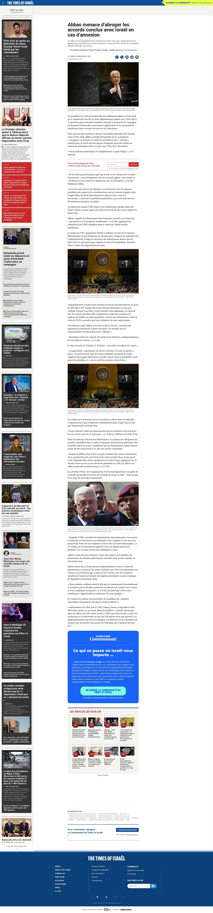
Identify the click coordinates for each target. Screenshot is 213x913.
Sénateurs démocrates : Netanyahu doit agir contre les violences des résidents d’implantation (14, 303)
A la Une (58, 891)
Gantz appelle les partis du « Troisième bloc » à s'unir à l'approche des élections (15, 169)
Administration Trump (106, 816)
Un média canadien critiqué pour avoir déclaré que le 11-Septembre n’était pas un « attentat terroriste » (16, 692)
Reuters (6, 516)
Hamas (71, 820)
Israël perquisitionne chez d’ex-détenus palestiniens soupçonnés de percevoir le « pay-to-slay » (127, 764)
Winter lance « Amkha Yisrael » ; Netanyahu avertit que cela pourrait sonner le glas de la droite (16, 584)
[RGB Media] (108, 909)
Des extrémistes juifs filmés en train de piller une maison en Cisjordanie (17, 285)
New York (123, 814)
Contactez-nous (97, 880)
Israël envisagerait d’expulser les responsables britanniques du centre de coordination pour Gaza (16, 78)
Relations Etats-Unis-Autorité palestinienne (83, 816)
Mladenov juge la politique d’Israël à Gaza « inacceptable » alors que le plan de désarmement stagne (16, 97)
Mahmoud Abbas (90, 814)
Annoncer (95, 877)
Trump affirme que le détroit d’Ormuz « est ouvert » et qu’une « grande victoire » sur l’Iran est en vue (79, 763)
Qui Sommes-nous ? (98, 873)
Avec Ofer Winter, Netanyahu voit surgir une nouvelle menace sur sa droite (110, 734)
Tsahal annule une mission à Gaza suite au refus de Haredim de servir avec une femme (79, 733)
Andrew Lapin (10, 640)
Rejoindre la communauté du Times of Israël (103, 691)
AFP (89, 56)
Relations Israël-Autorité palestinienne (101, 820)
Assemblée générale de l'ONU (108, 814)
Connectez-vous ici (132, 834)
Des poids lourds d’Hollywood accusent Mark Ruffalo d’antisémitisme (94, 733)
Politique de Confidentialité (100, 870)
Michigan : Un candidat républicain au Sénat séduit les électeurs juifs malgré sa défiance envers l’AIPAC (16, 656)
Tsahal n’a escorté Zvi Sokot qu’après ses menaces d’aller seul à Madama (17, 293)
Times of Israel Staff (78, 56)
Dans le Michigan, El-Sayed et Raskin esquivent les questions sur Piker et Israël (16, 630)
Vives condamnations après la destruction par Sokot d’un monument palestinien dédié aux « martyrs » (16, 313)
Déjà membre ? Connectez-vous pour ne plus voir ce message (103, 698)
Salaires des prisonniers (122, 818)
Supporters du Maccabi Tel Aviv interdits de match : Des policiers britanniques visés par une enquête (16, 510)
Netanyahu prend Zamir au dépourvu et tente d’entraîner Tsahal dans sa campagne (16, 259)
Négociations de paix (122, 816)
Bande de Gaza (81, 820)
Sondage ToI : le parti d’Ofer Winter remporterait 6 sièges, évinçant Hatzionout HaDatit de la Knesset (16, 183)
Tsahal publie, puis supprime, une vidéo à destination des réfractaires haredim (15, 458)
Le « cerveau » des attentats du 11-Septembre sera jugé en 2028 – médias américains (17, 739)
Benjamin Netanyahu (105, 818)
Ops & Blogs (59, 880)
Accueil (58, 866)
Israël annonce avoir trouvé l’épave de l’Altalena (109, 761)
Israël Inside (59, 877)
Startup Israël (60, 884)
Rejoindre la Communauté (178, 3)
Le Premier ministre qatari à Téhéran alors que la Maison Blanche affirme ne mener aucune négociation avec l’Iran (17, 135)
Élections (135, 818)
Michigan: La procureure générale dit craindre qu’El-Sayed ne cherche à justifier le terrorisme (17, 665)
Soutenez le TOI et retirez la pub (201, 3)
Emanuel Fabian (10, 464)
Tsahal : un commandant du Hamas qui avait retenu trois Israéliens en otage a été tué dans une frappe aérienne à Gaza (15, 200)
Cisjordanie (92, 818)
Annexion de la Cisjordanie (77, 818)
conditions (129, 168)
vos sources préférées (129, 50)
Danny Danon (119, 820)
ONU (128, 820)
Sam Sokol (9, 356)
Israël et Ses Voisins (75, 814)
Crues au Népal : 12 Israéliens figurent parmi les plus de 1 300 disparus (17, 807)
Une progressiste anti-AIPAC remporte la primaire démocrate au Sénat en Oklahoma (16, 674)
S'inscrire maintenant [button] (127, 830)
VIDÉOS (57, 888)
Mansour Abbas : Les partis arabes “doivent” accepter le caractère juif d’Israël (95, 762)
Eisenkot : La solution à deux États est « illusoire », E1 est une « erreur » (16, 397)
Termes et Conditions (98, 866)
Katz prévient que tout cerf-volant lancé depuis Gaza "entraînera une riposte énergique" (15, 216)
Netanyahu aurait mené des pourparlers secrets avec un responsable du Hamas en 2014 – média (16, 88)
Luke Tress (8, 704)
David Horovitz (17, 554)
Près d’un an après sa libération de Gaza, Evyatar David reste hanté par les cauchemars (17, 46)
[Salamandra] (125, 909)
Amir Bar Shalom (11, 248)
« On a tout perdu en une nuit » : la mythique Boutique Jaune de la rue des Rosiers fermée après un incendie (127, 735)
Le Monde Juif (60, 873)
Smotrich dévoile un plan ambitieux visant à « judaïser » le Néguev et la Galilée (16, 349)
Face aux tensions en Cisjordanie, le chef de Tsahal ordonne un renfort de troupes (17, 421)
